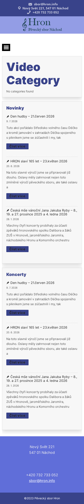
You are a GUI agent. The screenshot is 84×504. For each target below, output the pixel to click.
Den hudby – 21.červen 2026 (32, 116)
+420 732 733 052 (45, 12)
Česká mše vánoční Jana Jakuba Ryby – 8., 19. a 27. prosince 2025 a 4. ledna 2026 (41, 212)
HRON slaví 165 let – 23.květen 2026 (38, 161)
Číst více (17, 146)
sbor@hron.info (45, 4)
